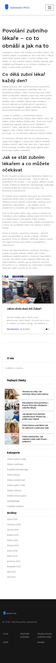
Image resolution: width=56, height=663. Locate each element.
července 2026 (14, 524)
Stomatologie (13, 501)
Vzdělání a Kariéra (17, 279)
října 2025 (11, 572)
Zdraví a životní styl (16, 480)
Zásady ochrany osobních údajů (44, 635)
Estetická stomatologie (17, 469)
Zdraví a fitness (14, 490)
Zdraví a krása (13, 475)
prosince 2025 (13, 561)
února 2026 (12, 551)
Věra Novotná (13, 329)
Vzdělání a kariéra (15, 506)
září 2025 (11, 577)
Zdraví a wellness (15, 464)
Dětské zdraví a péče (16, 496)
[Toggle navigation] (49, 8)
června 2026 (13, 530)
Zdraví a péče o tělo (16, 485)
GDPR (5, 642)
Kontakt (41, 642)
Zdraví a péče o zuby (16, 459)
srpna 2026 (12, 519)
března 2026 (13, 545)
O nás (5, 634)
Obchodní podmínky (24, 635)
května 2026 (13, 535)
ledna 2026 (12, 556)
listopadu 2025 (14, 566)
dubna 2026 (12, 540)
